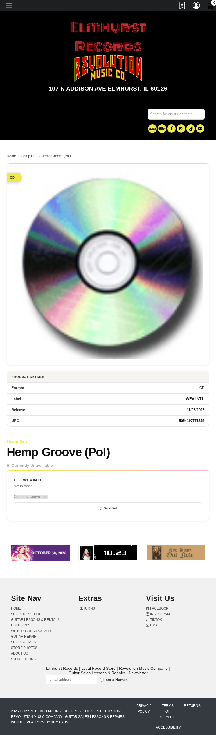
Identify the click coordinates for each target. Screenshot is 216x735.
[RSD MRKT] (162, 129)
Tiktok (155, 620)
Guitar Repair (24, 637)
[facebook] (171, 128)
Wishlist (110, 508)
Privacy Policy (143, 708)
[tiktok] (190, 129)
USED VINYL (21, 625)
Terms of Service (167, 711)
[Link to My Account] (197, 6)
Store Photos (24, 648)
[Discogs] (152, 129)
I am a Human (116, 680)
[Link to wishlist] (182, 6)
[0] (210, 7)
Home (11, 156)
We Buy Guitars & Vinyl (32, 631)
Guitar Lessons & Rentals (35, 620)
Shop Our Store (26, 614)
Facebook (158, 608)
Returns (86, 608)
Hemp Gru (29, 156)
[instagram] (181, 128)
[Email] (200, 128)
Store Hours (23, 659)
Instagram (159, 614)
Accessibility (168, 727)
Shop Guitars (23, 642)
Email (154, 625)
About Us (19, 653)
